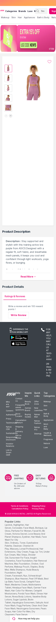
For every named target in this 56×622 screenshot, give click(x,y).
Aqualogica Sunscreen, (23, 602)
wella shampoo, (18, 569)
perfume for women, (21, 531)
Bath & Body (46, 415)
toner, (23, 542)
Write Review (18, 315)
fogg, (32, 551)
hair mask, (36, 536)
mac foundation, (22, 563)
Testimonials (11, 423)
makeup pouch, (22, 566)
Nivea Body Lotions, (22, 596)
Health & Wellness (48, 434)
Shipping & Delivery (19, 429)
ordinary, (14, 542)
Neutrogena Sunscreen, (28, 608)
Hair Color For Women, (22, 590)
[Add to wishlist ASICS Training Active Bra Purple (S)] (49, 61)
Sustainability (12, 433)
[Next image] (10, 116)
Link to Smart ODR (9, 452)
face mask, (29, 528)
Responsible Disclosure (11, 438)
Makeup (47, 401)
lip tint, (39, 551)
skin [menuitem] (13, 17)
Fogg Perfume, (24, 605)
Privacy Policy (38, 509)
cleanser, (17, 545)
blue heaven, (21, 578)
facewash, (17, 575)
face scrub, (20, 581)
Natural (47, 443)
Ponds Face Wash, (27, 593)
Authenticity (11, 415)
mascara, (14, 548)
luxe (30, 11)
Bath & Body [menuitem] (43, 17)
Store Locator (18, 415)
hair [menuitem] (20, 17)
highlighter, (18, 525)
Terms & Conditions (19, 506)
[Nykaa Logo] (2, 10)
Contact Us (18, 399)
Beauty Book (28, 402)
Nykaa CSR (8, 428)
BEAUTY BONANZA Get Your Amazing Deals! (25, 3)
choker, (35, 563)
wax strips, (22, 554)
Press (8, 419)
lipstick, (9, 525)
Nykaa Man (37, 415)
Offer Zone (36, 402)
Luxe (46, 447)
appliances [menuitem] (29, 17)
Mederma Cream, (19, 584)
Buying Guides (28, 415)
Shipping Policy (38, 506)
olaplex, (34, 566)
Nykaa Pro (37, 428)
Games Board (28, 409)
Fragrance (48, 439)
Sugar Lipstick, (20, 599)
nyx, (25, 575)
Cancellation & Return (20, 421)
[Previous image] (6, 116)
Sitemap (38, 434)
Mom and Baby (46, 426)
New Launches (38, 409)
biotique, (39, 528)
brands (22, 11)
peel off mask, (36, 578)
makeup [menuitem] (5, 17)
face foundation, (24, 560)
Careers (9, 411)
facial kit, (37, 531)
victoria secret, (19, 534)
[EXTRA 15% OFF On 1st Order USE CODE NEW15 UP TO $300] (28, 38)
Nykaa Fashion (37, 422)
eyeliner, (26, 536)
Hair (45, 409)
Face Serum (21, 614)
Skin (45, 405)
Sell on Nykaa (18, 436)
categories (11, 11)
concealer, (17, 528)
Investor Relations (10, 445)
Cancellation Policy (20, 509)
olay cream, (23, 551)
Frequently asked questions (20, 407)
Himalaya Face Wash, (22, 587)
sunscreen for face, (19, 557)
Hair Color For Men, (21, 611)
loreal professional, (29, 548)
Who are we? (8, 404)
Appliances (48, 420)
